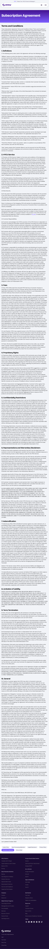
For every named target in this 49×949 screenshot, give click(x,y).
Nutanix (27, 861)
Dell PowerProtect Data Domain (32, 863)
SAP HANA (27, 882)
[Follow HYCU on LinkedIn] (29, 922)
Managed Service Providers (7, 906)
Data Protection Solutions (7, 871)
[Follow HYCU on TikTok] (42, 922)
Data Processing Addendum (18, 847)
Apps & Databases (29, 879)
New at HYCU (28, 911)
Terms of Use (19, 850)
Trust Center (3, 939)
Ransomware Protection (6, 884)
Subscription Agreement (8, 850)
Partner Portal (4, 916)
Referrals (3, 911)
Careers (3, 895)
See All (26, 876)
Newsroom (3, 898)
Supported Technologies (7, 889)
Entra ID (27, 874)
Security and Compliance (7, 886)
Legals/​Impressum (32, 847)
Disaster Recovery (5, 879)
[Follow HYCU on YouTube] (31, 922)
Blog (26, 913)
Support (27, 906)
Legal (2, 937)
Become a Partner (5, 913)
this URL (34, 214)
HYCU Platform (4, 858)
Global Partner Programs (7, 901)
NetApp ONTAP (28, 866)
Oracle (26, 884)
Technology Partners (6, 903)
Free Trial (27, 895)
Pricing (3, 868)
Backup (3, 874)
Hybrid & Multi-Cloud (6, 881)
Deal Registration (5, 918)
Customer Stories (29, 908)
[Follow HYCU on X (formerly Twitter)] (26, 922)
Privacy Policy (43, 847)
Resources (27, 903)
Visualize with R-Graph (6, 861)
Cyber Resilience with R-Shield (8, 863)
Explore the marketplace (30, 900)
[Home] (6, 5)
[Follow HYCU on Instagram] (37, 922)
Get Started (28, 892)
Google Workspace (29, 871)
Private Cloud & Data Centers (32, 858)
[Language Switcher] (42, 5)
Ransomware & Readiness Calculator (33, 916)
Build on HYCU (4, 866)
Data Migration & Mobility (7, 876)
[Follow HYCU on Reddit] (39, 922)
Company (3, 892)
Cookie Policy (6, 847)
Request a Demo (29, 898)
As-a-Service (28, 869)
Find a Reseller (4, 908)
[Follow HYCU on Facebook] (34, 922)
